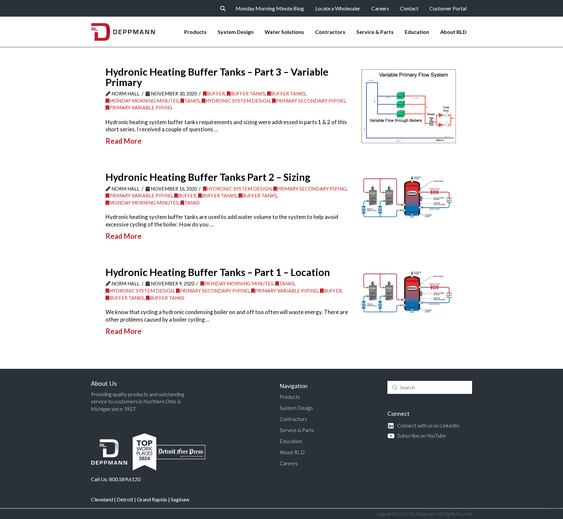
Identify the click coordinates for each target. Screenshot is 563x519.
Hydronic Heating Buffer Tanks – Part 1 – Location (218, 272)
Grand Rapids (152, 499)
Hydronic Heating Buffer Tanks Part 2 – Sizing (208, 177)
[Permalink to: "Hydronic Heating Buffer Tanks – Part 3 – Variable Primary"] (408, 106)
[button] (223, 8)
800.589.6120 (124, 479)
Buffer (216, 93)
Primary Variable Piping (140, 107)
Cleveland (102, 499)
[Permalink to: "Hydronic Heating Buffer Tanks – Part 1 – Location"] (408, 293)
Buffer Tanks (247, 93)
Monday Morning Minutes (144, 101)
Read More (124, 141)
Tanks (192, 101)
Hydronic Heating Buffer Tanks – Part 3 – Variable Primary (217, 77)
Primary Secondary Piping (310, 101)
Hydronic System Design (237, 101)
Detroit (125, 499)
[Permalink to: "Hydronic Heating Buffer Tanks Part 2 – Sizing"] (408, 198)
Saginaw (180, 499)
